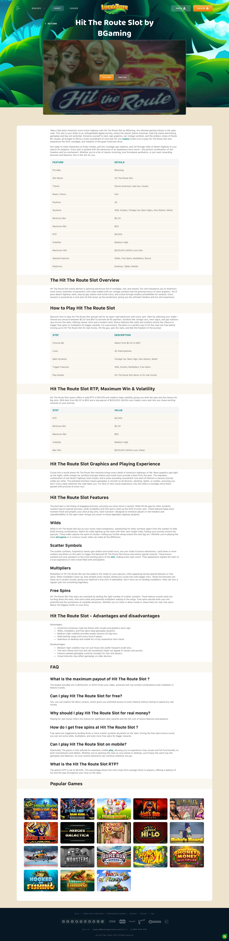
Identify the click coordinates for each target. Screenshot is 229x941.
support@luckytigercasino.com (106, 929)
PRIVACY (143, 914)
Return (52, 23)
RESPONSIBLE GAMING (116, 914)
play (111, 750)
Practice (122, 77)
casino (125, 139)
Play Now (106, 77)
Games (57, 8)
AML (152, 914)
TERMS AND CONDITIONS (93, 914)
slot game (61, 537)
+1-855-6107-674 (138, 929)
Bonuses (36, 8)
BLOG (77, 914)
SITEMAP (133, 914)
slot (113, 557)
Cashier (74, 8)
